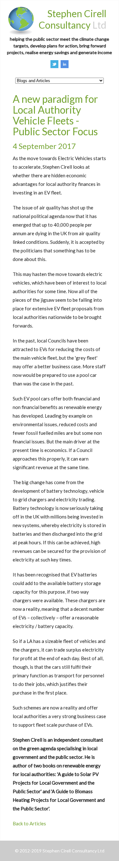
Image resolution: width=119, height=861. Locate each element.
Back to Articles (29, 823)
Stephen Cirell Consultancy (72, 19)
